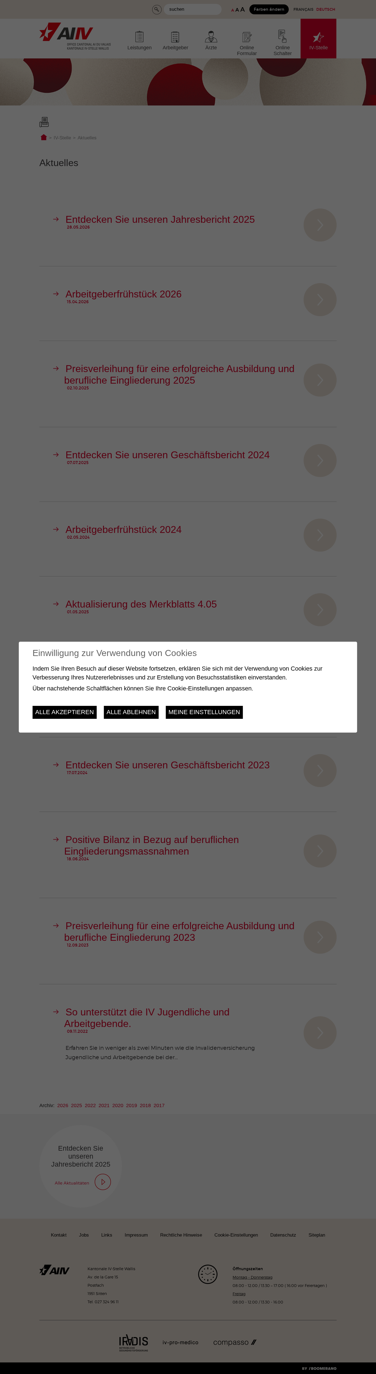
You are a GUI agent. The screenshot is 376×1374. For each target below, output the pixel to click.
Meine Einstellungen (204, 712)
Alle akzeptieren (64, 712)
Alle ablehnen (131, 712)
